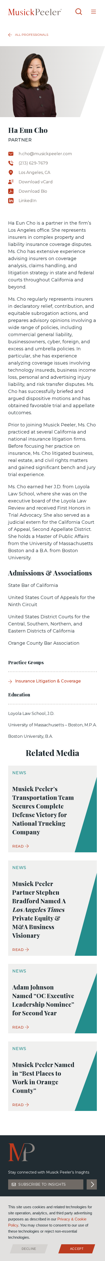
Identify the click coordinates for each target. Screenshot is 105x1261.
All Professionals (31, 35)
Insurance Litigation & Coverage (48, 681)
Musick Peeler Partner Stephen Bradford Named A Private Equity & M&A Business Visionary (39, 909)
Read (18, 846)
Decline (29, 1249)
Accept (77, 1249)
